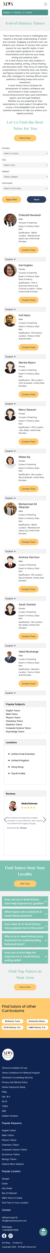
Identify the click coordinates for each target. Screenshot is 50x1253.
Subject (5, 171)
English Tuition (9, 1130)
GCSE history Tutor (12, 1027)
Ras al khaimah (9, 1193)
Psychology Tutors (15, 731)
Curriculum (7, 183)
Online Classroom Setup (13, 1087)
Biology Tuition (9, 1159)
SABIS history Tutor (37, 1027)
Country (6, 148)
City (4, 159)
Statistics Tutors (14, 724)
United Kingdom (20, 760)
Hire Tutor (25, 883)
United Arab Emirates (23, 754)
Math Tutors (12, 714)
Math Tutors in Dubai (12, 1198)
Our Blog (6, 1242)
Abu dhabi (7, 1188)
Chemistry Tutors (14, 721)
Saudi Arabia (18, 773)
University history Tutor (38, 1021)
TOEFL (5, 1106)
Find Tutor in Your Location (15, 1202)
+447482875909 (10, 1230)
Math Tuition (8, 1135)
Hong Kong (17, 767)
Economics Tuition (11, 1154)
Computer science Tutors (18, 728)
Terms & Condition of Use (14, 1068)
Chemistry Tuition (10, 1144)
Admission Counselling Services (17, 1077)
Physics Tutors (13, 717)
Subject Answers (10, 1115)
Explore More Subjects (13, 1164)
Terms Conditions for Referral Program (21, 1072)
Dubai (5, 1183)
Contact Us (17, 1242)
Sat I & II (6, 1096)
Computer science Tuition (14, 1149)
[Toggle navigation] (45, 4)
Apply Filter (11, 199)
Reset (36, 199)
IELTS (4, 1101)
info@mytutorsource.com (14, 1220)
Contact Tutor (29, 250)
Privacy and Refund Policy (15, 1082)
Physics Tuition (9, 1140)
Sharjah (5, 1178)
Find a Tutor (25, 138)
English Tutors (13, 710)
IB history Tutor (12, 1021)
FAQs (4, 1092)
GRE (4, 1111)
